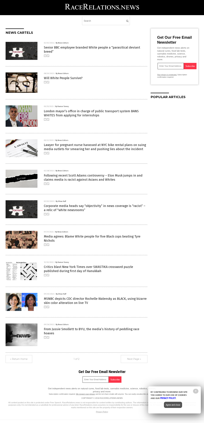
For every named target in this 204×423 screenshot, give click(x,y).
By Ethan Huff (61, 201)
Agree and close (173, 405)
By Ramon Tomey (62, 106)
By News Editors (62, 43)
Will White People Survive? (63, 78)
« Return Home (19, 359)
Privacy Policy (102, 412)
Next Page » (134, 359)
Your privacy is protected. (167, 75)
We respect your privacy (85, 394)
